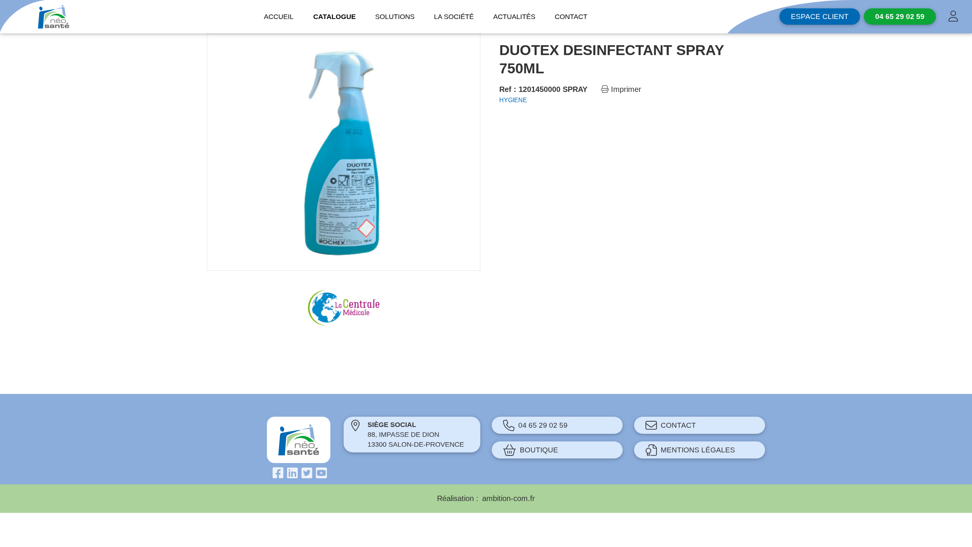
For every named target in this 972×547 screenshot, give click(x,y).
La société (454, 17)
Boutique (539, 450)
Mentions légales (698, 450)
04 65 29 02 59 (543, 425)
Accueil (278, 17)
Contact (571, 17)
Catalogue (334, 17)
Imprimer (625, 89)
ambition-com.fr (508, 498)
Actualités (514, 17)
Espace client (820, 17)
